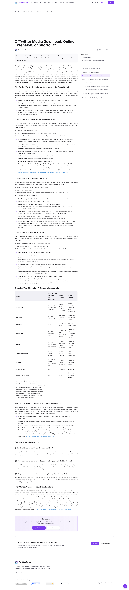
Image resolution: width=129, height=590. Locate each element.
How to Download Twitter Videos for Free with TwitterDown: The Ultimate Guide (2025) (43, 172)
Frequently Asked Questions (89, 83)
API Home (95, 543)
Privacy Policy (96, 583)
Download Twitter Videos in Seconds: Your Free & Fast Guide (53, 509)
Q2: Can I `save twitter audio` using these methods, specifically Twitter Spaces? (95, 90)
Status (112, 583)
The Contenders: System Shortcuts (90, 72)
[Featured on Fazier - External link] (35, 583)
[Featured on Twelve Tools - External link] (50, 583)
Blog (62, 2)
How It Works (53, 2)
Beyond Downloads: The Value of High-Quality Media (95, 79)
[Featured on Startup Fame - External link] (21, 583)
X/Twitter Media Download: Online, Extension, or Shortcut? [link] (37, 11)
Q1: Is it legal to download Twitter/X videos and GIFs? (96, 86)
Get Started (40, 528)
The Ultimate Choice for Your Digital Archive (92, 98)
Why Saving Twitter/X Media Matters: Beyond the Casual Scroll (94, 61)
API (102, 2)
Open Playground (105, 543)
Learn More (52, 528)
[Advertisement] (64, 26)
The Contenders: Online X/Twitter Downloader (93, 65)
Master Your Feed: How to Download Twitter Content (41, 436)
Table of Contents (86, 57)
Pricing (44, 2)
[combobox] (94, 2)
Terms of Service (105, 583)
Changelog (71, 2)
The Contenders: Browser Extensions (91, 68)
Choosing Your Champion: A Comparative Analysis (95, 75)
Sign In (111, 2)
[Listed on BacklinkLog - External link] (64, 583)
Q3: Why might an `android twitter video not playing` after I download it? (96, 94)
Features (35, 2)
